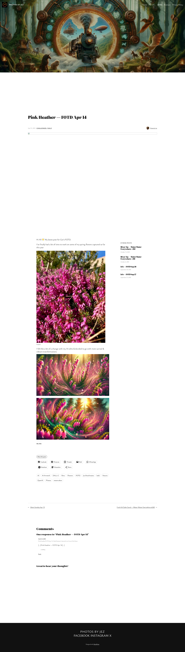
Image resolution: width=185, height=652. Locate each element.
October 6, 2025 (125, 262)
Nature (105, 475)
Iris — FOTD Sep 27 (128, 274)
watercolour (58, 480)
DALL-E (56, 475)
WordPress (96, 644)
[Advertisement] (92, 92)
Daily (49, 128)
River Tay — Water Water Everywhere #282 (131, 248)
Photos (48, 480)
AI (38, 475)
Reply (39, 554)
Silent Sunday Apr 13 (37, 507)
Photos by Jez (16, 4)
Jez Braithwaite (88, 475)
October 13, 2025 (125, 252)
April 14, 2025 (42, 539)
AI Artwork (46, 475)
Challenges (41, 128)
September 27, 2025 (126, 277)
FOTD (78, 475)
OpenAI (40, 480)
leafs (98, 475)
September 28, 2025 (126, 269)
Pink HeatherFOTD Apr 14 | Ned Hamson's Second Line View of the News (57, 541)
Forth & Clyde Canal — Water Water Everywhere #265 (136, 507)
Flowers (70, 475)
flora (63, 475)
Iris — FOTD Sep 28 (128, 267)
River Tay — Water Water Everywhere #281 (131, 258)
